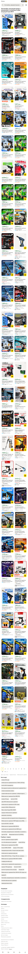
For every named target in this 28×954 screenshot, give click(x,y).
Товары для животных (5, 931)
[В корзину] (12, 27)
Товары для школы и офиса (6, 927)
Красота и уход (4, 920)
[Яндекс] (10, 949)
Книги (2, 926)
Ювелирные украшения (6, 936)
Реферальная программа (6, 901)
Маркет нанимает (4, 943)
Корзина (19, 952)
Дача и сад (3, 924)
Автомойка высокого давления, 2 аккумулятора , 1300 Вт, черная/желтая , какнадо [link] (20, 455)
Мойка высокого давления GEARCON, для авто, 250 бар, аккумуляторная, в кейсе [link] (20, 356)
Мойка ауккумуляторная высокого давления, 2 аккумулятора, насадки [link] (20, 733)
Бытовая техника (4, 910)
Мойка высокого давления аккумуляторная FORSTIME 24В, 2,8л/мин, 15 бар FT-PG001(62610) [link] (20, 632)
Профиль (25, 952)
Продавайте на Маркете (6, 892)
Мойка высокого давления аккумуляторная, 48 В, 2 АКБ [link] (7, 180)
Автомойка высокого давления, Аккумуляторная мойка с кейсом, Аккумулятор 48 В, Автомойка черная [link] (20, 507)
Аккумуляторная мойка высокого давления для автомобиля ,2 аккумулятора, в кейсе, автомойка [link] (20, 532)
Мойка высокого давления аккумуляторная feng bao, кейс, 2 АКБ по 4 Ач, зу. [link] (20, 706)
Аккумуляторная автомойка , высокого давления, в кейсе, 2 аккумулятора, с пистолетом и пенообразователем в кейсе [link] (6, 632)
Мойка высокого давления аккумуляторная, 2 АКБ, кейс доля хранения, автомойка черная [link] (7, 683)
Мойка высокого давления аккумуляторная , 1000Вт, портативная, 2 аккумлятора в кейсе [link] (20, 306)
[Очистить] (22, 5)
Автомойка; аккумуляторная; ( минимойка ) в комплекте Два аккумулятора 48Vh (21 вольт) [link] (20, 33)
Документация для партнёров (7, 894)
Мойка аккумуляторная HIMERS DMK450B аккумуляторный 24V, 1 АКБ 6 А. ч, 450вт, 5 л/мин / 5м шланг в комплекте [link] (20, 430)
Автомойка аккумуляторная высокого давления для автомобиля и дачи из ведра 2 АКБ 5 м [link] (20, 406)
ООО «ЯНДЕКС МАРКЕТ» (9, 947)
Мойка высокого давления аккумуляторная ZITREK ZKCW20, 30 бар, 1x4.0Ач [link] (20, 556)
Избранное (14, 952)
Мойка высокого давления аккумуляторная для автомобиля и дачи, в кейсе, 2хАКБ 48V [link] (20, 82)
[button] (26, 5)
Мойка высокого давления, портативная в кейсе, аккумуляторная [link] (7, 430)
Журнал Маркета (4, 945)
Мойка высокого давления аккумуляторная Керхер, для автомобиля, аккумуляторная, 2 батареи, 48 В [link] (7, 131)
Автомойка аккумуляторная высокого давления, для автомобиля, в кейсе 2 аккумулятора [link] (7, 759)
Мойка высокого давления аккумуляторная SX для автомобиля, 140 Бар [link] (7, 306)
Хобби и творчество (5, 922)
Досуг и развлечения (5, 906)
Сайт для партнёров (5, 896)
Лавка (8, 952)
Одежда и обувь (4, 915)
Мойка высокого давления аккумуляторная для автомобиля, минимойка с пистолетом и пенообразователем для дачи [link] (7, 507)
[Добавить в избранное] (12, 14)
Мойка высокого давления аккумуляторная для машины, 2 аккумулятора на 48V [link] (20, 155)
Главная (3, 952)
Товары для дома (4, 917)
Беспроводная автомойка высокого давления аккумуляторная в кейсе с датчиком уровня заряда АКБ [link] (20, 280)
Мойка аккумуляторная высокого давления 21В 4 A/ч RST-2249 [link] (20, 382)
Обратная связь (4, 941)
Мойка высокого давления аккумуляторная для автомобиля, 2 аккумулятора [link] (7, 57)
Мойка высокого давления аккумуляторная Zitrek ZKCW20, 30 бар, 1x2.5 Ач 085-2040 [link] (20, 581)
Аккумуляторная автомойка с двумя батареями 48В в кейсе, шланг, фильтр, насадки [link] (7, 106)
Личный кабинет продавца (6, 890)
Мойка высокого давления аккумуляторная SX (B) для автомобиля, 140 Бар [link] (7, 280)
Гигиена (2, 911)
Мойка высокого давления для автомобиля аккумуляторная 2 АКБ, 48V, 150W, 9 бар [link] (20, 229)
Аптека (2, 919)
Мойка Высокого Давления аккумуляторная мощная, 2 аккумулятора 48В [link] (20, 180)
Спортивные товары (5, 929)
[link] (5, 780)
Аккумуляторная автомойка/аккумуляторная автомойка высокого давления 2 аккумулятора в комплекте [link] (20, 759)
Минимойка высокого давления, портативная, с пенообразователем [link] (20, 607)
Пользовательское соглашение (7, 939)
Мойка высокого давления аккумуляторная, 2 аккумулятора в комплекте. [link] (7, 532)
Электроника (4, 913)
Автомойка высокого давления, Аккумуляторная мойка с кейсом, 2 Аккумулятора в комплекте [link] (7, 581)
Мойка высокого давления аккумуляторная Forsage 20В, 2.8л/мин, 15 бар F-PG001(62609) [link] (7, 481)
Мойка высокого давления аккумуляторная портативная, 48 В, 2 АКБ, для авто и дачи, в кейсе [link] (20, 57)
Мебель (2, 908)
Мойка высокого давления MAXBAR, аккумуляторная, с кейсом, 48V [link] (20, 331)
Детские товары (4, 935)
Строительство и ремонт (6, 933)
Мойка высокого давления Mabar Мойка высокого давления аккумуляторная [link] (20, 253)
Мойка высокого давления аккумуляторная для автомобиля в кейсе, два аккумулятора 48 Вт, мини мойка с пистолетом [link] (7, 33)
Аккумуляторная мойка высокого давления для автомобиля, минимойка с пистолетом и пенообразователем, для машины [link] (7, 556)
